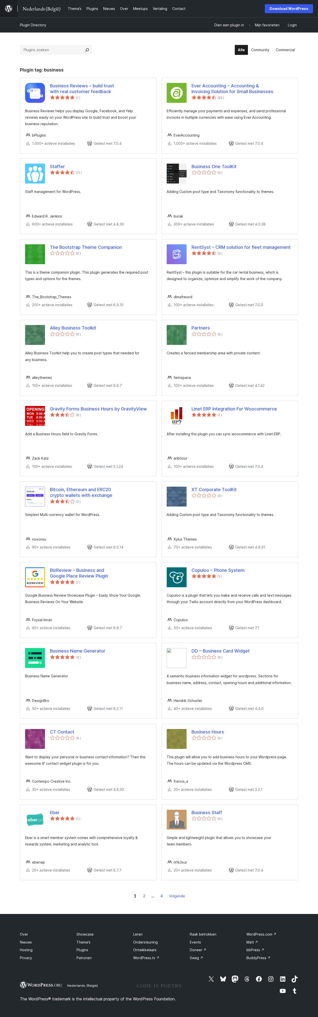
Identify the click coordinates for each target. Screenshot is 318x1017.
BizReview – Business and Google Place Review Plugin (79, 573)
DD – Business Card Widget (221, 651)
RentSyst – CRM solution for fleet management (241, 247)
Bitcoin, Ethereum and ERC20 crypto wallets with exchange (81, 492)
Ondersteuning (145, 942)
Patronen (84, 958)
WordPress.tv (146, 958)
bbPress (255, 950)
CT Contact (62, 731)
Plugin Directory (33, 25)
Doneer (198, 950)
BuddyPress (258, 958)
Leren (138, 934)
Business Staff (207, 812)
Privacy (26, 958)
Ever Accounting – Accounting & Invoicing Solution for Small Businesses (232, 88)
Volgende (177, 896)
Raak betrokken (203, 934)
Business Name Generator (77, 651)
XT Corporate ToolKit (214, 489)
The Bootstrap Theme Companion (86, 247)
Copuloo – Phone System (218, 570)
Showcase (85, 934)
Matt (252, 942)
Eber (55, 812)
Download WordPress (289, 8)
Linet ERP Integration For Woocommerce (234, 408)
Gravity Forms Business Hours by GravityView (98, 408)
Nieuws (26, 942)
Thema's (83, 942)
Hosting (26, 950)
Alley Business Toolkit (73, 327)
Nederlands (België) (82, 985)
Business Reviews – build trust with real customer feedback (82, 88)
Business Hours (208, 731)
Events (195, 942)
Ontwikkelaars (145, 950)
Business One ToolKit (214, 166)
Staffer (57, 166)
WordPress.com (261, 934)
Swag (196, 958)
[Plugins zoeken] (87, 50)
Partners (201, 327)
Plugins (82, 950)
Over (24, 934)
